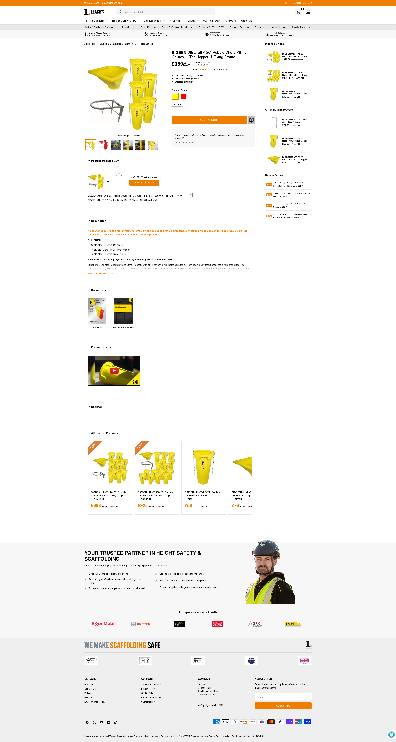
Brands (192, 20)
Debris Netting (128, 27)
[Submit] (120, 11)
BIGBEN (203, 69)
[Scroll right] (308, 27)
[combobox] (165, 11)
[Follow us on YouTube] (101, 722)
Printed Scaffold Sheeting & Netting (177, 27)
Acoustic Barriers (278, 27)
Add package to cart (144, 182)
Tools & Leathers (94, 20)
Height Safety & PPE (124, 20)
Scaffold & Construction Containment (100, 27)
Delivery (88, 693)
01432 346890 (91, 2)
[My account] (308, 12)
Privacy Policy (148, 688)
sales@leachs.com (112, 2)
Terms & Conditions (151, 684)
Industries (174, 20)
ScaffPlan (246, 20)
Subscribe (283, 705)
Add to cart (209, 120)
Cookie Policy (147, 693)
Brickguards (260, 27)
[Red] (183, 96)
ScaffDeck (231, 20)
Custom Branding (212, 20)
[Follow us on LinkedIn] (108, 722)
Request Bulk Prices (151, 697)
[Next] (245, 477)
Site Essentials (153, 20)
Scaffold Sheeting (148, 27)
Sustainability (148, 701)
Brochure (88, 684)
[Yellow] (175, 96)
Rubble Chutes (299, 27)
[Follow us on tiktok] (116, 722)
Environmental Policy (94, 701)
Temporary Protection (239, 27)
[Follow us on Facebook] (87, 722)
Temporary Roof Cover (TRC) (211, 27)
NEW (269, 184)
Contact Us (90, 688)
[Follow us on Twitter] (94, 722)
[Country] (288, 3)
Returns (88, 697)
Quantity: (176, 104)
